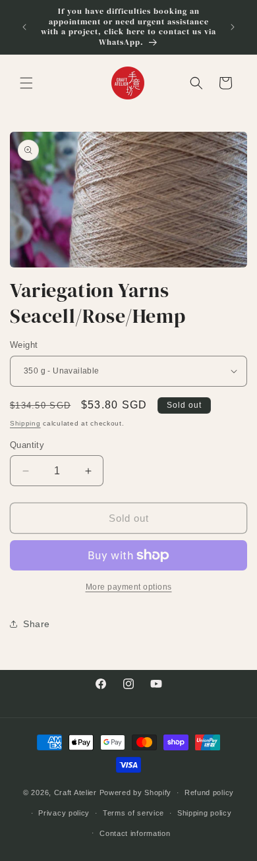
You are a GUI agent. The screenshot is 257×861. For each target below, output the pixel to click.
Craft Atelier (75, 792)
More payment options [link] (129, 587)
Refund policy (209, 792)
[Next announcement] (232, 27)
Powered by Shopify (136, 792)
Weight (24, 345)
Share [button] (36, 624)
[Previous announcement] (24, 27)
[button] (26, 83)
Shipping (25, 423)
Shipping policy (204, 813)
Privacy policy (64, 813)
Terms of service (133, 813)
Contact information (135, 833)
